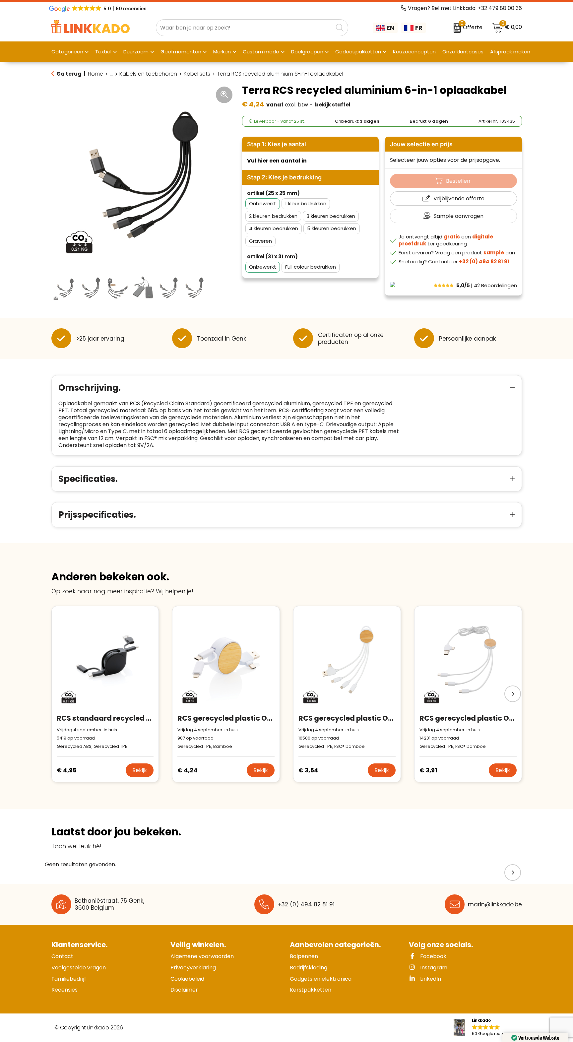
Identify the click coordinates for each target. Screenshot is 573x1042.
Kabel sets (197, 74)
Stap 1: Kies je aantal (276, 144)
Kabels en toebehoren (148, 74)
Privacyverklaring (193, 967)
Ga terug (69, 74)
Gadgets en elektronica (320, 979)
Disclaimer (184, 990)
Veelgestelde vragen (78, 967)
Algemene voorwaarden (202, 956)
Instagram (433, 967)
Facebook (432, 956)
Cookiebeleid (187, 979)
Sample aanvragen (458, 216)
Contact (62, 956)
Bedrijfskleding (308, 967)
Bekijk (139, 770)
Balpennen (304, 956)
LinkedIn (430, 979)
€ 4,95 (67, 770)
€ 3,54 (308, 770)
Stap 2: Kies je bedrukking (284, 177)
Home (95, 74)
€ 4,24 (187, 770)
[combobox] (244, 27)
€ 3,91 (428, 770)
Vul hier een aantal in (277, 160)
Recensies (64, 990)
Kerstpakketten (310, 990)
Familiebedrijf (68, 979)
